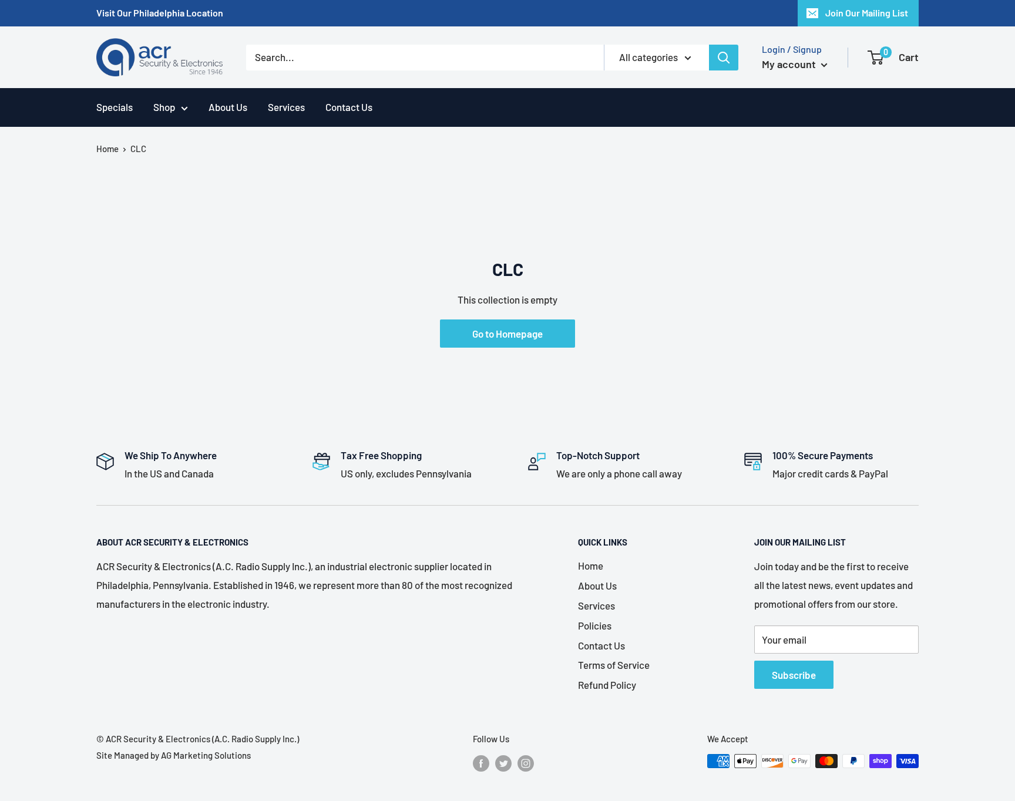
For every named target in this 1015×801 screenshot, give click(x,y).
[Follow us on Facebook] (481, 763)
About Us (228, 107)
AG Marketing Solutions (206, 755)
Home (107, 148)
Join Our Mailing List (866, 12)
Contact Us (348, 107)
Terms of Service (614, 665)
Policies (594, 625)
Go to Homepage (507, 333)
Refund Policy (607, 685)
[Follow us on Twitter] (503, 763)
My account (790, 64)
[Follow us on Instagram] (525, 763)
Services (286, 107)
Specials (114, 107)
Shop (164, 107)
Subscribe (794, 675)
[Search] (723, 57)
